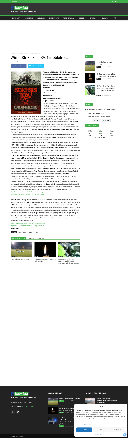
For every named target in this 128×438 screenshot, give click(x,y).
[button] (124, 406)
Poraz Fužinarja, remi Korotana (20, 259)
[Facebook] (112, 1)
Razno (12, 256)
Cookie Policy (98, 434)
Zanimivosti (54, 18)
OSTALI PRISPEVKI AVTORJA (36, 238)
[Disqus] (45, 300)
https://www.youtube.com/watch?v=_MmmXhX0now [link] (28, 223)
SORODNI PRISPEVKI (18, 238)
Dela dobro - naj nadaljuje (96, 113)
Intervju (93, 18)
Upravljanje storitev (87, 424)
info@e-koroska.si (28, 406)
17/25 (111, 134)
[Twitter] (115, 1)
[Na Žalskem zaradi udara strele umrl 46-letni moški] (45, 249)
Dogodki (82, 18)
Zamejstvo (29, 18)
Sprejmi (84, 430)
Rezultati (106, 120)
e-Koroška (16, 18)
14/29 (90, 134)
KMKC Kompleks (27, 232)
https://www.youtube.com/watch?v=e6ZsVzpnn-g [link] (27, 192)
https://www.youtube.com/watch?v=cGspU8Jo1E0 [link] (27, 194)
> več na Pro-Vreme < (101, 137)
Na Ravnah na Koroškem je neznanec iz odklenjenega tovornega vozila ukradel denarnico (69, 261)
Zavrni (101, 430)
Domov (13, 53)
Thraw (36, 232)
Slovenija (41, 18)
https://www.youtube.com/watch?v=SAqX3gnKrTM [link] (27, 226)
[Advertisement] (64, 35)
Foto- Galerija (68, 18)
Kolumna (104, 18)
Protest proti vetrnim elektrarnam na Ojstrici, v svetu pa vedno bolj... (107, 400)
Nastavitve (117, 430)
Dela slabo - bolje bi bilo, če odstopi (99, 116)
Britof (19, 232)
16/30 (100, 134)
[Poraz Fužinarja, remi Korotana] (21, 249)
